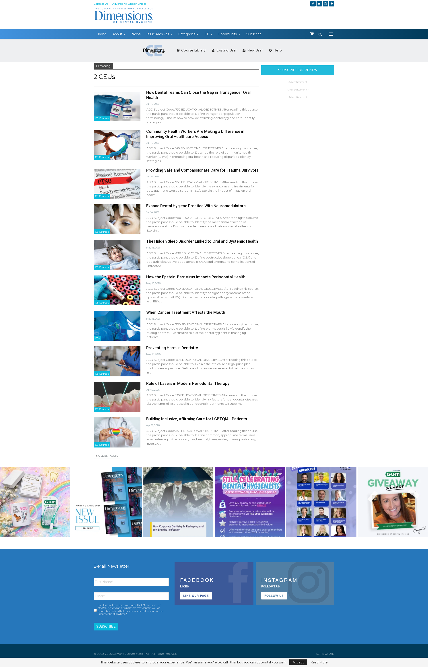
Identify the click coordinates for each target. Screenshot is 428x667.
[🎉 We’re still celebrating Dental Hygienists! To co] (250, 502)
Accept (298, 662)
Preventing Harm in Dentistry (172, 347)
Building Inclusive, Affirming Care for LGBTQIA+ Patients (196, 419)
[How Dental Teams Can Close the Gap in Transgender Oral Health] (117, 106)
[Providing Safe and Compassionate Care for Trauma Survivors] (117, 184)
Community (227, 34)
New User (254, 50)
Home (101, 34)
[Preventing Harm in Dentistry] (117, 361)
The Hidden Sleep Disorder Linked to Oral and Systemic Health (202, 241)
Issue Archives (158, 34)
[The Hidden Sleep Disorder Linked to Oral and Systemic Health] (117, 255)
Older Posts (107, 455)
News (136, 34)
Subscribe (253, 34)
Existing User (226, 50)
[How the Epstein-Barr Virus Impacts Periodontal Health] (117, 290)
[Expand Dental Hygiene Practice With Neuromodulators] (117, 219)
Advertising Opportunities (129, 3)
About (117, 34)
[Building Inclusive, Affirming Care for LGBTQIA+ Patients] (117, 432)
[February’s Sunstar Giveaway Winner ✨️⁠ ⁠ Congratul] (393, 502)
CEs (97, 338)
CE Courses (102, 118)
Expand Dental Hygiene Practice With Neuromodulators (196, 205)
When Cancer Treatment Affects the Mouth (185, 312)
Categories (186, 34)
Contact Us (101, 3)
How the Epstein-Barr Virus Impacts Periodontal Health (195, 277)
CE (207, 34)
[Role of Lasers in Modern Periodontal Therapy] (117, 397)
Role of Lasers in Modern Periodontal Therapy (187, 383)
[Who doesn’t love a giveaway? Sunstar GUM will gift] (35, 502)
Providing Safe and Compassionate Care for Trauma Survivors (202, 170)
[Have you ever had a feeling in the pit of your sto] (107, 502)
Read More (319, 662)
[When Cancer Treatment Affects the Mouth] (117, 326)
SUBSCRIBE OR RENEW (298, 70)
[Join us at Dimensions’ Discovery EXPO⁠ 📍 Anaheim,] (321, 502)
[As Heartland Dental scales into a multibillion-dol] (178, 502)
